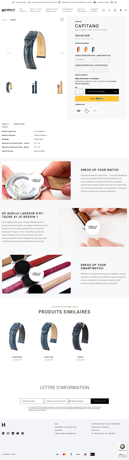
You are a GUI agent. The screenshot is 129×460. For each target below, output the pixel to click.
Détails (5, 124)
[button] (7, 53)
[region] (97, 50)
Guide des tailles (80, 75)
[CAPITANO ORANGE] (85, 49)
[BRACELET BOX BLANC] (94, 110)
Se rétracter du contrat (104, 433)
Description (19, 124)
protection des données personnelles (42, 408)
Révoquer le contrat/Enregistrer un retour (77, 2)
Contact (96, 430)
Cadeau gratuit (21, 2)
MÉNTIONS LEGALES (100, 427)
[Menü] (126, 444)
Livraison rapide (103, 2)
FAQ (115, 2)
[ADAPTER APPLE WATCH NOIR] (78, 110)
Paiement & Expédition (66, 427)
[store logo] (8, 10)
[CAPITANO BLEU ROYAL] (93, 49)
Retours (59, 430)
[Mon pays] (126, 10)
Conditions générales (65, 433)
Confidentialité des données (106, 424)
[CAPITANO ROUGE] (78, 49)
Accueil (4, 20)
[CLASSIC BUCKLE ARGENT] (86, 110)
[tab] (5, 124)
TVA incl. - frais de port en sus (84, 38)
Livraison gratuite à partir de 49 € (44, 2)
